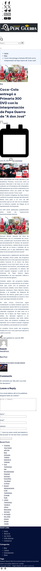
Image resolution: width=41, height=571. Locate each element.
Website (3, 426)
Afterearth (2, 561)
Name (2, 414)
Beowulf (8, 561)
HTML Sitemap (8, 538)
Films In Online (17, 561)
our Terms (7, 536)
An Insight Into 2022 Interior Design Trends (7, 519)
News (6, 555)
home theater (7, 563)
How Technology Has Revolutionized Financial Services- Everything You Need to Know (9, 474)
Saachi (3, 349)
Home (6, 531)
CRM (11, 561)
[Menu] (1, 48)
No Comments (17, 161)
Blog (1, 84)
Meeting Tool (15, 563)
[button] (19, 43)
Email (2, 420)
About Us (7, 534)
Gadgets (23, 561)
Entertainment (9, 553)
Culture (6, 550)
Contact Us (8, 541)
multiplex (21, 563)
